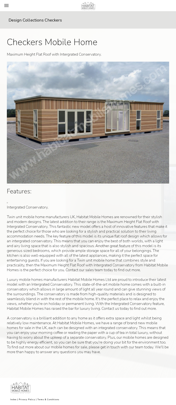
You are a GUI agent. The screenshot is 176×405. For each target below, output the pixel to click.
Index (13, 399)
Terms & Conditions (48, 399)
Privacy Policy (27, 399)
